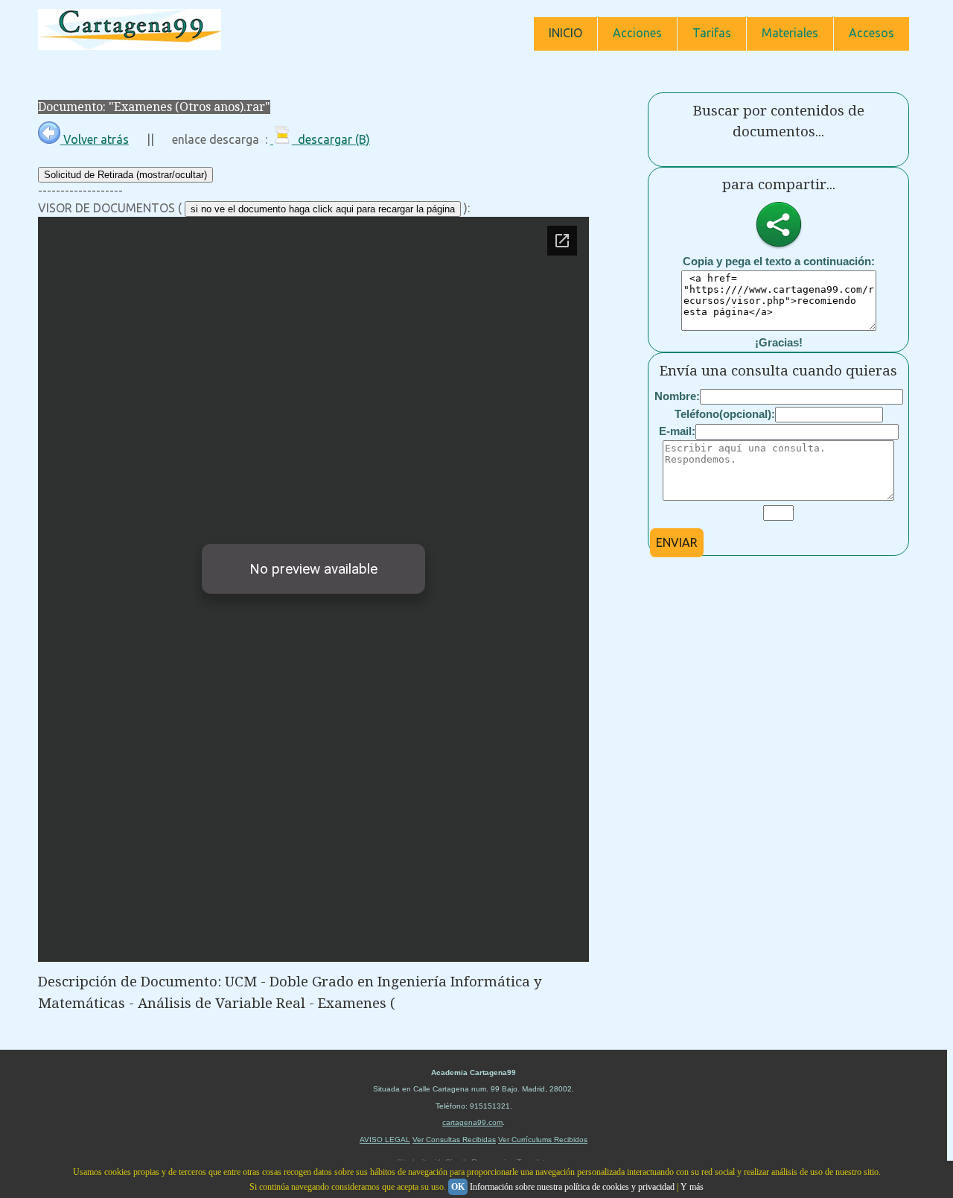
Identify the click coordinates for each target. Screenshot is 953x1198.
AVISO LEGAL (385, 1139)
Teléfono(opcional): (725, 414)
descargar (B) (331, 139)
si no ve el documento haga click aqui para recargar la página (323, 209)
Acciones (637, 32)
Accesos (871, 32)
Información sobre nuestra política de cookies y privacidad (572, 1187)
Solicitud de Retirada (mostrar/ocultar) (125, 174)
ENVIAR (677, 542)
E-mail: (677, 431)
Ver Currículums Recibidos (542, 1139)
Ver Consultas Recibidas (454, 1139)
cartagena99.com (472, 1122)
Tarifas (711, 32)
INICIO (565, 32)
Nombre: (677, 396)
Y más (692, 1187)
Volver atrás (94, 139)
